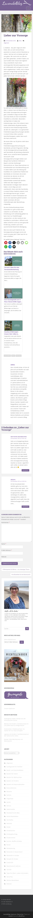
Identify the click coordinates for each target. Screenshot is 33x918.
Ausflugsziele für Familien (14, 767)
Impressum (13, 914)
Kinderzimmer (11, 838)
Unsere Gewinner (9, 708)
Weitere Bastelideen (13, 880)
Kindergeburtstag (12, 834)
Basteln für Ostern (12, 774)
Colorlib (10, 916)
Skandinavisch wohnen (14, 866)
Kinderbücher (11, 830)
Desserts (9, 791)
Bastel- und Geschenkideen (15, 770)
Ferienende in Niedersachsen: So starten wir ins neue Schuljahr (14, 729)
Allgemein (6, 43)
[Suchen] (27, 628)
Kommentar (5, 522)
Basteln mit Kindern (13, 781)
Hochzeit (9, 823)
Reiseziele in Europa (13, 855)
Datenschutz (20, 914)
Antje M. (13, 479)
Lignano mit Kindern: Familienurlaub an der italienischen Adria (16, 735)
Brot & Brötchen (11, 788)
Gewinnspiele (11, 809)
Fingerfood (10, 798)
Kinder (9, 827)
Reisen (9, 845)
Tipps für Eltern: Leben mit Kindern (17, 873)
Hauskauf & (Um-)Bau (13, 813)
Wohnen (9, 884)
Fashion (9, 795)
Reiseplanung (11, 848)
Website (3, 557)
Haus (13, 355)
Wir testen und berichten (19, 437)
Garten (9, 802)
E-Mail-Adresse (6, 550)
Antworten (25, 470)
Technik (9, 869)
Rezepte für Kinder (12, 859)
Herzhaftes (10, 820)
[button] (5, 242)
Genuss (9, 806)
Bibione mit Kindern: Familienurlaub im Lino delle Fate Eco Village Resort (16, 724)
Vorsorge (18, 355)
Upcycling (9, 877)
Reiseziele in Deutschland (14, 852)
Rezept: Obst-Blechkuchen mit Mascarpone (13, 740)
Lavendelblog (6, 914)
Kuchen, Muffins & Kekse (14, 841)
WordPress (22, 916)
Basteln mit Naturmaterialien (15, 784)
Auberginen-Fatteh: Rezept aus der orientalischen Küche (15, 719)
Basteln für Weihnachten (14, 777)
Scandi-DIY (10, 862)
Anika (20, 41)
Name (3, 544)
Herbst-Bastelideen (12, 816)
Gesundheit (7, 355)
